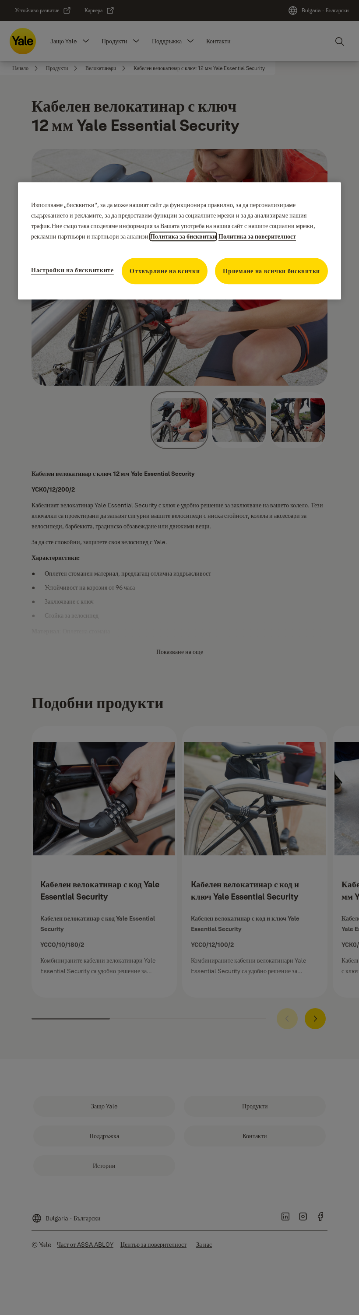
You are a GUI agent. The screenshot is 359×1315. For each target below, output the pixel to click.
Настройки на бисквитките (72, 270)
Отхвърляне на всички (165, 271)
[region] (179, 240)
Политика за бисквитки (183, 236)
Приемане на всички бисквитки (271, 271)
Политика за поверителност (257, 236)
